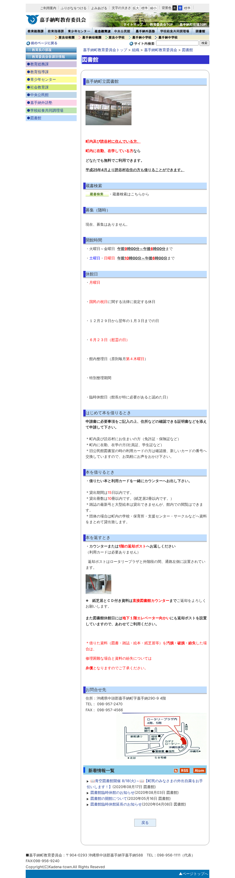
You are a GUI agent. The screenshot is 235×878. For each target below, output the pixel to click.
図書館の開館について (108, 798)
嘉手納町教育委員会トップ (105, 49)
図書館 (187, 49)
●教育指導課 (38, 71)
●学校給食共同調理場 (45, 110)
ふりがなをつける (74, 8)
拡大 (136, 8)
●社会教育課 (38, 87)
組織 (135, 49)
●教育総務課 (38, 64)
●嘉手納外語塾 (39, 102)
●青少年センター (41, 79)
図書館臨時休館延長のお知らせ (116, 804)
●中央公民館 (38, 94)
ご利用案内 (48, 8)
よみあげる (99, 8)
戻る (145, 822)
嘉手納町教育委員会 (160, 49)
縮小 (153, 8)
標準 (144, 8)
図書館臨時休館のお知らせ (112, 792)
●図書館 (34, 118)
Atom (199, 770)
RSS (184, 770)
